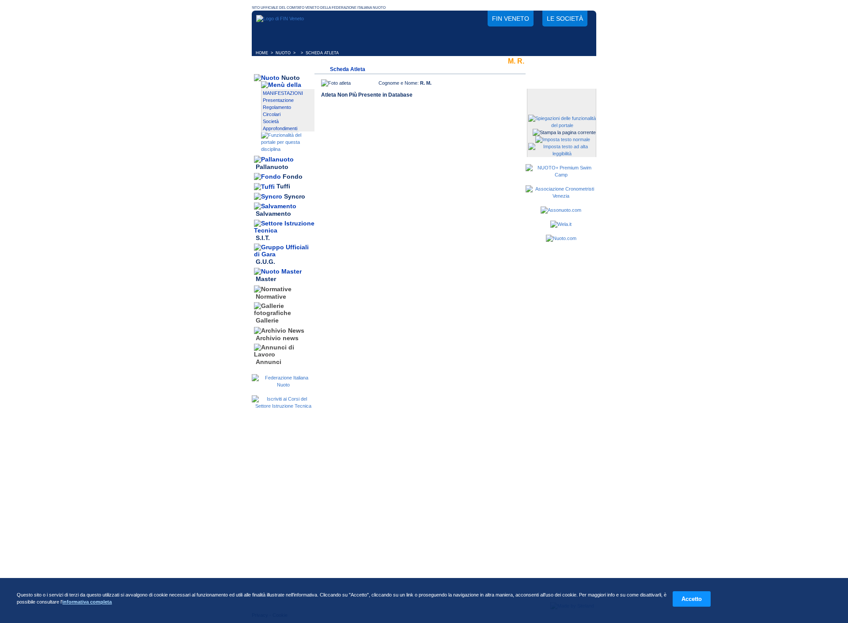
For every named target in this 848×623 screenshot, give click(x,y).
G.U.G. (265, 261)
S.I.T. (263, 237)
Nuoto (290, 77)
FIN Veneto (510, 18)
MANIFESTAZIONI (283, 93)
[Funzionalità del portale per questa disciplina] (287, 149)
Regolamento (277, 107)
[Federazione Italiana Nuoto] (283, 384)
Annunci (268, 361)
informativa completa (87, 601)
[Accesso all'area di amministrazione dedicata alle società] (561, 96)
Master (266, 279)
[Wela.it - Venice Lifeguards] (561, 224)
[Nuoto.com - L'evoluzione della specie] (561, 238)
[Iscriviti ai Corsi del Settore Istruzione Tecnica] (283, 406)
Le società (565, 18)
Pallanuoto (272, 166)
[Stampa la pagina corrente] (564, 132)
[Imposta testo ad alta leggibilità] (562, 153)
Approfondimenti (280, 128)
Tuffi (283, 186)
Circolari (271, 114)
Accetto (691, 599)
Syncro (294, 196)
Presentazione (278, 100)
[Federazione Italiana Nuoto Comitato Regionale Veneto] (280, 18)
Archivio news (277, 338)
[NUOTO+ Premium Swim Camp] (561, 174)
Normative (271, 296)
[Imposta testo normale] (562, 139)
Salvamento (273, 214)
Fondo (293, 176)
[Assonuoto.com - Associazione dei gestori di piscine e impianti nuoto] (561, 210)
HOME (262, 53)
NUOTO (283, 53)
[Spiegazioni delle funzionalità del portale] (562, 125)
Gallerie (267, 320)
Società (271, 121)
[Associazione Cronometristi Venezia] (561, 196)
